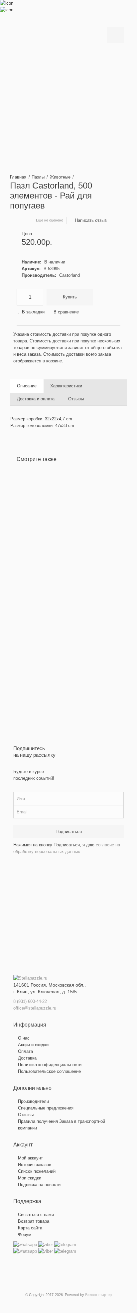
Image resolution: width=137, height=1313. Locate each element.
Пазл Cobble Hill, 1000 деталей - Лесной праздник (59, 525)
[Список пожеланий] (26, 585)
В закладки (33, 311)
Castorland (69, 275)
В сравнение (66, 311)
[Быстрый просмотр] (26, 605)
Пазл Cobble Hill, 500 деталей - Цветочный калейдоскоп (115, 522)
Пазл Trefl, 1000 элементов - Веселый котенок (35, 522)
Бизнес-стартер (98, 1295)
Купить (70, 296)
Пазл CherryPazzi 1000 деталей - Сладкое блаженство (88, 525)
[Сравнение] (26, 595)
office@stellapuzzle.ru (34, 1008)
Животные (60, 177)
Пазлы (38, 177)
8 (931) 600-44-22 (30, 1001)
